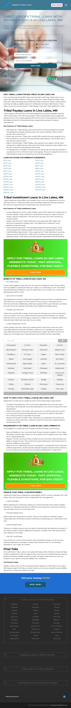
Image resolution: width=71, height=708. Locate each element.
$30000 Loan (40, 190)
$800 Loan (39, 168)
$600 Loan (39, 166)
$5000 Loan (8, 179)
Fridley (11, 384)
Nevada (56, 623)
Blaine (11, 359)
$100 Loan (7, 160)
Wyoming (56, 638)
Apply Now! (35, 584)
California (56, 604)
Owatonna (60, 384)
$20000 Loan (40, 187)
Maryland (56, 617)
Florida (56, 607)
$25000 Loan (8, 190)
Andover (11, 380)
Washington (14, 638)
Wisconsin (35, 638)
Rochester (43, 345)
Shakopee (43, 368)
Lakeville (43, 359)
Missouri (57, 620)
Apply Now (35, 66)
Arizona (35, 604)
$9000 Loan (8, 184)
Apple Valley (27, 363)
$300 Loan (7, 163)
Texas (35, 635)
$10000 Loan (40, 184)
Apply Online (57, 5)
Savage (43, 380)
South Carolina (56, 632)
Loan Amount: (18, 51)
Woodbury (11, 354)
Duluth (60, 345)
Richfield (43, 373)
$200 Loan (39, 160)
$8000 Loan (40, 182)
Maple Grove (60, 350)
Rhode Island (35, 632)
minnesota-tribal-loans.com (58, 705)
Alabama (14, 604)
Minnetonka (11, 363)
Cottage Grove (27, 373)
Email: (16, 57)
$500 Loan (7, 166)
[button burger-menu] (66, 5)
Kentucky (14, 617)
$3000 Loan (8, 176)
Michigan (14, 620)
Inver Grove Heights (59, 374)
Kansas (56, 613)
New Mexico (35, 626)
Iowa (35, 613)
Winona (27, 384)
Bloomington (11, 350)
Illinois (56, 610)
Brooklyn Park (27, 350)
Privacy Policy (45, 70)
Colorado (14, 607)
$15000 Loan (8, 187)
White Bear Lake (27, 389)
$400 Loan (39, 163)
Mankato (11, 368)
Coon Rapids (27, 359)
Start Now (35, 272)
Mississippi (35, 620)
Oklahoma (35, 629)
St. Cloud (27, 354)
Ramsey (11, 389)
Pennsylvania (14, 632)
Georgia (14, 610)
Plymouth (43, 350)
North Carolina (56, 626)
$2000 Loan (40, 174)
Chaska (43, 389)
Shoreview (44, 384)
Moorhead (27, 368)
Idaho (35, 610)
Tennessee (14, 635)
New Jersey (14, 626)
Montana (14, 623)
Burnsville (60, 359)
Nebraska (35, 623)
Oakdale (60, 380)
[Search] (62, 340)
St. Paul (27, 345)
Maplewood (59, 368)
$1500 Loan (8, 174)
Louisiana (35, 617)
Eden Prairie (59, 354)
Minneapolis (11, 345)
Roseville (11, 373)
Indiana (14, 613)
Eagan (43, 354)
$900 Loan (7, 171)
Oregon (57, 629)
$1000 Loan (40, 171)
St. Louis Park (60, 363)
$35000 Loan (8, 192)
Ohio (14, 629)
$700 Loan (7, 168)
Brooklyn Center (27, 380)
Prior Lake (60, 389)
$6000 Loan (40, 179)
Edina (44, 363)
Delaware (35, 607)
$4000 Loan (40, 176)
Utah (57, 635)
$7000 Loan (8, 182)
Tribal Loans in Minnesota (27, 28)
